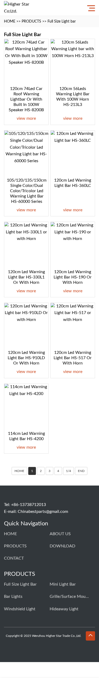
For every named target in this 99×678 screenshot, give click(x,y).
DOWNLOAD (62, 546)
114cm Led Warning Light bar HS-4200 (26, 436)
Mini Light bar (63, 584)
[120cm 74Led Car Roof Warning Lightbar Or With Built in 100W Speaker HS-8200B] (26, 61)
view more (26, 118)
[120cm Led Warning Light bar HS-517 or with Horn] (73, 325)
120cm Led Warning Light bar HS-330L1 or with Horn (26, 277)
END (81, 471)
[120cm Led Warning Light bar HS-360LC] (73, 153)
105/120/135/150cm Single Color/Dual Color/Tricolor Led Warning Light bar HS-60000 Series (26, 191)
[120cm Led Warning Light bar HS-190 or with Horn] (73, 244)
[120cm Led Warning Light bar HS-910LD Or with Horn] (26, 325)
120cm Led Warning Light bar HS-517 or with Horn (73, 357)
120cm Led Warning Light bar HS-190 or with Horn (73, 277)
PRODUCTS (31, 21)
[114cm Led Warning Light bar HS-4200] (26, 406)
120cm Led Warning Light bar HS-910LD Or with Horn (26, 357)
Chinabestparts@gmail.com (43, 511)
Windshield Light (19, 609)
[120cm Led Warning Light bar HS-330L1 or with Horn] (26, 244)
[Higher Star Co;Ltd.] (17, 8)
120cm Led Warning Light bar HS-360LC (72, 183)
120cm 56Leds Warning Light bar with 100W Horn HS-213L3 (72, 97)
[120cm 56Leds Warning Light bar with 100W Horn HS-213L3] (73, 61)
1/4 (68, 471)
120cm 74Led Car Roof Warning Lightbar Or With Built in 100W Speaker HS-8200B (26, 99)
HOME (9, 21)
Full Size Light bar (62, 21)
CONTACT (14, 558)
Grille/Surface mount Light (69, 596)
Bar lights (13, 596)
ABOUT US (60, 534)
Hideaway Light (64, 609)
